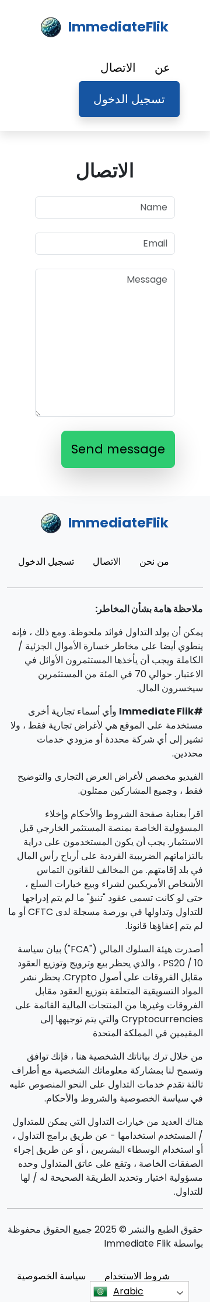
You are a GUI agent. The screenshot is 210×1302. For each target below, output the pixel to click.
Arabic (128, 1291)
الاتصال (118, 67)
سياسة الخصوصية (51, 1276)
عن (162, 67)
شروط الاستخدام (137, 1276)
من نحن (154, 561)
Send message (118, 449)
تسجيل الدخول (129, 99)
